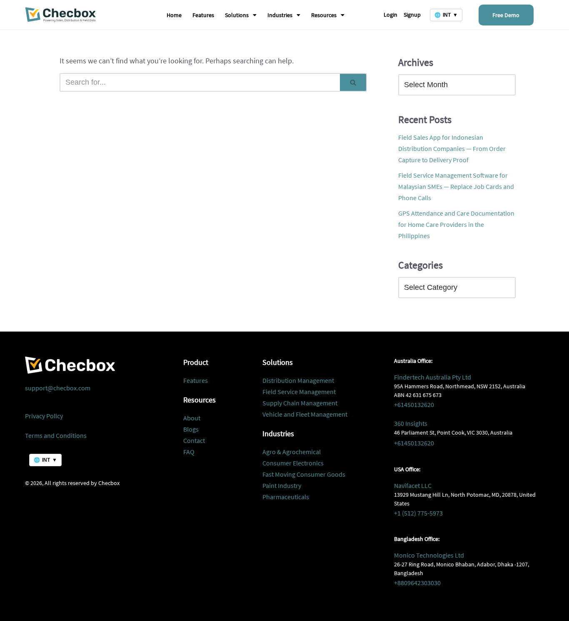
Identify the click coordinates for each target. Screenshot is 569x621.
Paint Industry (281, 485)
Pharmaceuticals (285, 497)
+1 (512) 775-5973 (418, 513)
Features (203, 15)
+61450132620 (414, 404)
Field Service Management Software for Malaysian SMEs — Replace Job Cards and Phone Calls (456, 186)
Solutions (237, 15)
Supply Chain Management (299, 403)
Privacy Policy (44, 416)
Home (174, 15)
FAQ (189, 452)
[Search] (353, 82)
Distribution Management (298, 380)
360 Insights (410, 423)
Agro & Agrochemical (291, 452)
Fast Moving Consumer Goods (303, 474)
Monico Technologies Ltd (429, 555)
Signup (412, 14)
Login (390, 14)
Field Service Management (299, 391)
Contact (194, 440)
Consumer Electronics (293, 463)
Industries (279, 15)
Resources (324, 15)
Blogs (191, 429)
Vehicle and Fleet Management (304, 414)
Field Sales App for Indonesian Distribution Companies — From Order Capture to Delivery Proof (452, 148)
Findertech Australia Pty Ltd (432, 377)
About (191, 418)
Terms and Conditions (56, 435)
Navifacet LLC (413, 485)
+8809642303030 (417, 582)
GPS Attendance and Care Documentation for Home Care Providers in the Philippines (456, 224)
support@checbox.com (57, 388)
